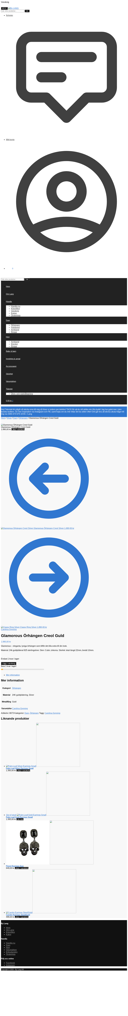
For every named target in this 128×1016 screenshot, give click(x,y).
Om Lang (10, 930)
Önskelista (10, 954)
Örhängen (23, 418)
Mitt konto (10, 140)
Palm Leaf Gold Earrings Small (19, 817)
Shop (9, 418)
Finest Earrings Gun (15, 866)
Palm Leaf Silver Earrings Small (20, 768)
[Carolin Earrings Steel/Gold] (41, 912)
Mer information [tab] (13, 675)
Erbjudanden (12, 952)
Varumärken (11, 950)
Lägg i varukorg (18, 429)
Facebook (10, 963)
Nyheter (9, 15)
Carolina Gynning (9, 629)
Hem (3, 418)
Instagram (10, 965)
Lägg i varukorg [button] (23, 770)
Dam (15, 418)
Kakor (8, 934)
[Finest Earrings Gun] (50, 864)
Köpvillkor (10, 932)
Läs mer (20, 819)
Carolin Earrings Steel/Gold (18, 915)
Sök (27, 11)
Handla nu (10, 943)
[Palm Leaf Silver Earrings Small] (43, 766)
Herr (8, 947)
